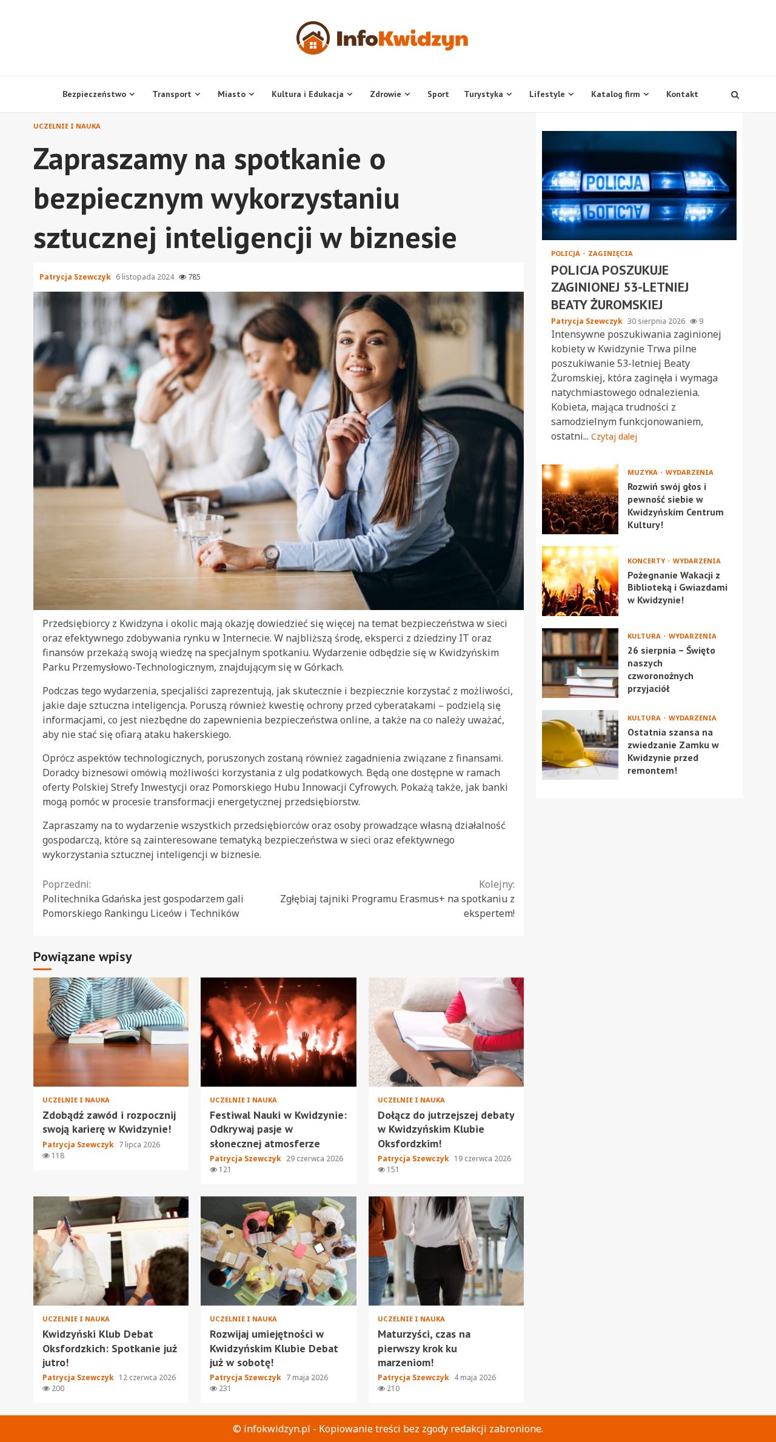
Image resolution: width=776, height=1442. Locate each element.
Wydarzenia (690, 472)
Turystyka (483, 94)
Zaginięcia (610, 253)
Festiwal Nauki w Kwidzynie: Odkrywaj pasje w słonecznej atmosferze (278, 1032)
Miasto (232, 94)
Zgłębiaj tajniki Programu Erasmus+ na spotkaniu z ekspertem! (397, 898)
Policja (566, 253)
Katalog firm (615, 94)
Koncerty (647, 560)
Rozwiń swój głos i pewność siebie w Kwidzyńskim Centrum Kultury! (580, 500)
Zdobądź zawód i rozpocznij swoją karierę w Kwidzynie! (111, 1032)
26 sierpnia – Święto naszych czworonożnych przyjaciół (580, 664)
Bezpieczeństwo (94, 94)
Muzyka (643, 472)
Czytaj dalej (614, 437)
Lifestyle (547, 94)
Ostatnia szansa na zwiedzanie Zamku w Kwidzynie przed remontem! (580, 745)
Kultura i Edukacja (308, 94)
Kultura (645, 636)
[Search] (735, 94)
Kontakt (682, 94)
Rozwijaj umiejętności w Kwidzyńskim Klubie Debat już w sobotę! (278, 1251)
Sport (438, 94)
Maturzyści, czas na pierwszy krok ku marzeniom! (446, 1251)
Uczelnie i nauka (67, 125)
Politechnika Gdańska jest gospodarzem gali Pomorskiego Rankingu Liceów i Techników (143, 898)
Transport (172, 94)
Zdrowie (385, 94)
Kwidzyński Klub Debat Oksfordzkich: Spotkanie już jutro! (111, 1251)
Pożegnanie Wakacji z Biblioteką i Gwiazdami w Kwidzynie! (580, 582)
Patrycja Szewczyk (76, 277)
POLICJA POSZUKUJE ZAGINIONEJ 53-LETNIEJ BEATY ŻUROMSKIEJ (639, 185)
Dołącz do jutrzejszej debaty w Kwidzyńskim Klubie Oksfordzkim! (446, 1032)
